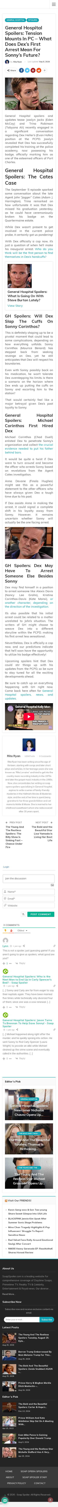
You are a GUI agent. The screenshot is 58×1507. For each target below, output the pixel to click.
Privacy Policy (16, 1483)
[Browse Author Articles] (29, 744)
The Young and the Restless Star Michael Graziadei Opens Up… (29, 1178)
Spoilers (32, 20)
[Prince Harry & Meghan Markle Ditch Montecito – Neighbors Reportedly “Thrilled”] (9, 1386)
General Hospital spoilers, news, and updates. (29, 694)
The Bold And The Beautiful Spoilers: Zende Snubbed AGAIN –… (35, 1368)
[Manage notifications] (50, 1500)
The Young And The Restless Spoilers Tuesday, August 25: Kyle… (33, 1337)
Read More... (8, 1294)
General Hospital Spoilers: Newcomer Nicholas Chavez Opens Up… (29, 1110)
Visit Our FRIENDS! (19, 1200)
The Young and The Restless (30, 1168)
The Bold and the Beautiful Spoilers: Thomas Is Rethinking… (29, 1144)
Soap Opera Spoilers (34, 1471)
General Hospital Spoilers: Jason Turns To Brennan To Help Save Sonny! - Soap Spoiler (28, 1023)
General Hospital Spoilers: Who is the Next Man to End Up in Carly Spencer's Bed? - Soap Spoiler (27, 979)
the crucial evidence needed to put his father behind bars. (29, 448)
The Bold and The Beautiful (30, 1133)
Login (6, 866)
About (10, 1477)
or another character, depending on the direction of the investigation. (29, 602)
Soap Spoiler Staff (34, 1477)
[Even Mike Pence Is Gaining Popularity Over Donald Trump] (9, 1438)
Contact (40, 1483)
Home (8, 1471)
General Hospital (15, 20)
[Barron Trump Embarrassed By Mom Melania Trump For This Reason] (9, 1355)
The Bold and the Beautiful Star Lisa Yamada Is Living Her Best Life (42, 833)
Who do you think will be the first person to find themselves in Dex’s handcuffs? (29, 253)
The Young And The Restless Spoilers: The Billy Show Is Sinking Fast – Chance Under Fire (15, 837)
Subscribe (47, 1319)
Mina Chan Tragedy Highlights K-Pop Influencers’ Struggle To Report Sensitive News (29, 1231)
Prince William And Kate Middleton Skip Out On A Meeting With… (35, 1421)
